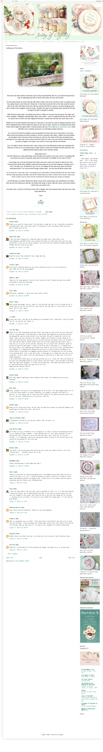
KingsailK (12, 533)
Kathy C (11, 302)
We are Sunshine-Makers (89, 706)
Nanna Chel (12, 236)
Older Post (71, 557)
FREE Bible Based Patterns (33, 41)
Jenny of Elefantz (15, 418)
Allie (11, 290)
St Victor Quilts (87, 679)
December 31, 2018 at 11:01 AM (19, 441)
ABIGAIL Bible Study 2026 (48, 41)
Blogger (61, 734)
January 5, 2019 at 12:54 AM (18, 538)
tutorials (59, 41)
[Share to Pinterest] (51, 212)
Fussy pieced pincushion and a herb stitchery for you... (90, 699)
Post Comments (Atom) (22, 561)
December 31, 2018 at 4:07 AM (18, 369)
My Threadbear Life (88, 669)
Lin (10, 316)
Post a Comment (12, 553)
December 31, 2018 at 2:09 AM (18, 323)
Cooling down (86, 680)
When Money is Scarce (88, 676)
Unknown (11, 221)
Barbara (11, 447)
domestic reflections (17, 214)
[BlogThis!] (47, 212)
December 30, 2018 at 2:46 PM (18, 258)
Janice (84, 690)
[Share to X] (49, 212)
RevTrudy (12, 544)
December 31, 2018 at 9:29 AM (18, 412)
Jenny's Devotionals (30, 214)
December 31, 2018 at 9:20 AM (18, 398)
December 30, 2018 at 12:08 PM (19, 230)
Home (6, 41)
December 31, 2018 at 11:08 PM (19, 466)
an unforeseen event (64, 127)
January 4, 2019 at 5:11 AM (18, 512)
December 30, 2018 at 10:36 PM (19, 284)
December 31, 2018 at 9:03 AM (18, 382)
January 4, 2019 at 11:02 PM (18, 527)
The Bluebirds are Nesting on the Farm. (88, 684)
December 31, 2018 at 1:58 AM (18, 310)
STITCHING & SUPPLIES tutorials (71, 41)
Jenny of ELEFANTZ (87, 696)
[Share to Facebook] (50, 212)
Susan (11, 488)
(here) (50, 127)
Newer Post (9, 557)
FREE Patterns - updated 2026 (17, 41)
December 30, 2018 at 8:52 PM (18, 271)
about (82, 41)
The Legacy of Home (88, 675)
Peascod (11, 375)
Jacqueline (12, 253)
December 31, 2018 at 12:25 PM (19, 454)
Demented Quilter (14, 507)
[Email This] (46, 212)
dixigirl (12, 264)
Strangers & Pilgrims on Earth (89, 704)
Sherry (11, 472)
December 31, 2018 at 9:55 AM (18, 423)
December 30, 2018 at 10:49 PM (19, 295)
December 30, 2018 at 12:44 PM (19, 247)
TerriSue (12, 329)
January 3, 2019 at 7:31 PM (18, 501)
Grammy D (12, 518)
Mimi (10, 388)
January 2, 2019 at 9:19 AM (18, 482)
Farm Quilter (13, 429)
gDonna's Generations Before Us (88, 709)
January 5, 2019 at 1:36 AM (18, 550)
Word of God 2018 (42, 214)
